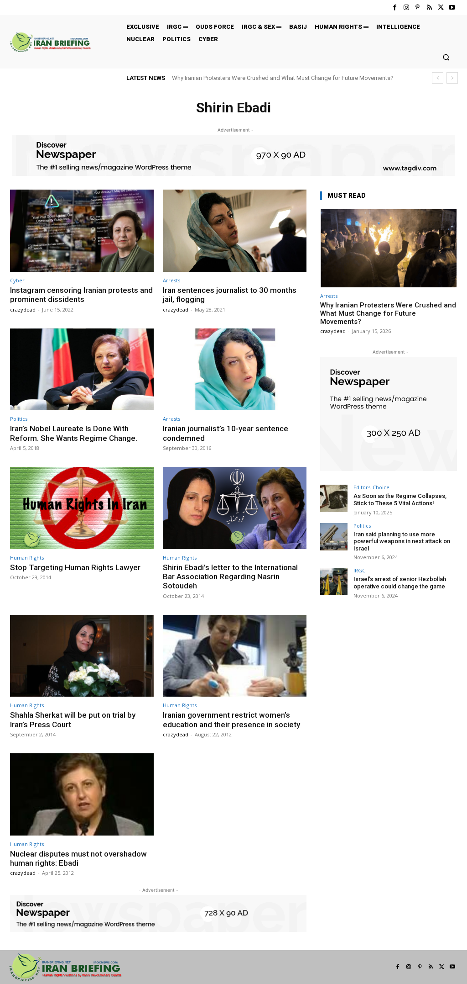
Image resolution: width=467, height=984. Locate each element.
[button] (446, 57)
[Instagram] (406, 7)
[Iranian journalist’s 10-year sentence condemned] (234, 369)
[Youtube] (452, 7)
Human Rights (27, 557)
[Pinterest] (417, 7)
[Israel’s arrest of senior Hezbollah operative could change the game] (334, 581)
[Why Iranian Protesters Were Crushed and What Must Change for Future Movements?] (388, 248)
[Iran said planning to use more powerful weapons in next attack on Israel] (334, 536)
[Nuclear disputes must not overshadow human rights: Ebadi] (82, 794)
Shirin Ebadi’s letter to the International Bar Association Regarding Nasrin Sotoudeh (230, 577)
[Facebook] (394, 7)
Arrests (171, 280)
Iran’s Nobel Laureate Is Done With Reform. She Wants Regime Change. (73, 433)
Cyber (17, 280)
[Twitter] (440, 7)
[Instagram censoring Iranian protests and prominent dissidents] (82, 231)
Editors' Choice (371, 487)
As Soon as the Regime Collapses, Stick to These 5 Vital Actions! (399, 499)
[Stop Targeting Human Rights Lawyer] (82, 508)
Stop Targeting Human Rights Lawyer (75, 567)
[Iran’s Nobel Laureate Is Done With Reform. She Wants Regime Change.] (82, 369)
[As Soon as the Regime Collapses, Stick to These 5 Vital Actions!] (334, 498)
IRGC (359, 570)
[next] (452, 78)
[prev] (437, 78)
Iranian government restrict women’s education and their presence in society (231, 719)
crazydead (23, 309)
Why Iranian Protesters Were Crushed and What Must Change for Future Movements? (283, 77)
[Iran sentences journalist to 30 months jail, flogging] (234, 231)
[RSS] (429, 7)
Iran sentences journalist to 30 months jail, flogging (229, 295)
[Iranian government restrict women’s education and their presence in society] (234, 656)
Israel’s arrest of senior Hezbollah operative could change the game (399, 583)
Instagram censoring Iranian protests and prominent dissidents (81, 295)
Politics (18, 418)
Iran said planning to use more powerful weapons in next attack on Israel (401, 541)
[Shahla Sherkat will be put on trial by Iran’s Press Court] (82, 656)
